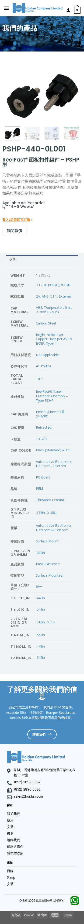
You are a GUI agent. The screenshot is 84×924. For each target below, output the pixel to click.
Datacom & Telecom (52, 530)
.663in (40, 635)
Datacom (43, 466)
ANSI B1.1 (49, 296)
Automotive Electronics (54, 461)
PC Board (43, 477)
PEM (39, 488)
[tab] (42, 259)
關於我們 (13, 813)
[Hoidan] (38, 8)
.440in (40, 598)
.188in (40, 512)
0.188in (52, 512)
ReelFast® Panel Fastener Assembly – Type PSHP (52, 395)
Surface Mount (47, 541)
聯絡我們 (13, 840)
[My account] (68, 10)
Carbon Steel (46, 323)
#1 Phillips (43, 366)
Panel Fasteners (48, 564)
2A (38, 296)
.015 (39, 379)
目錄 (10, 871)
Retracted (43, 427)
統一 (39, 586)
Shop (11, 877)
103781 (41, 439)
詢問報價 (14, 230)
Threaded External (50, 500)
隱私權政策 (15, 853)
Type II (51, 343)
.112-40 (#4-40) (47, 285)
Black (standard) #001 (53, 450)
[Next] (72, 93)
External (65, 296)
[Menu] (6, 8)
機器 (10, 833)
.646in (40, 657)
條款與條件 (15, 846)
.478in (40, 646)
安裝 (10, 827)
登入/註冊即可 (13, 219)
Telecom (59, 466)
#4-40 (65, 285)
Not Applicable (47, 355)
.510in (40, 622)
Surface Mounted (49, 575)
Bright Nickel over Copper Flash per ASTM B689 (54, 339)
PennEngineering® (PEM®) (50, 413)
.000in (40, 552)
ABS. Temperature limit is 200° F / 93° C (54, 309)
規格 (12, 259)
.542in (40, 609)
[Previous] (12, 93)
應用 (10, 820)
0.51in (51, 622)
